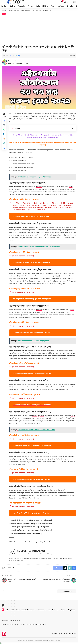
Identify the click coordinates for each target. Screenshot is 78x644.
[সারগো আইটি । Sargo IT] (15, 2)
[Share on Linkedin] (4, 134)
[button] (3, 2)
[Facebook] (59, 633)
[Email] (4, 138)
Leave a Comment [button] (67, 591)
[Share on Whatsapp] (4, 129)
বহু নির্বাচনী (40, 542)
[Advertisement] (39, 29)
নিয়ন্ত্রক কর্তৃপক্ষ (20, 276)
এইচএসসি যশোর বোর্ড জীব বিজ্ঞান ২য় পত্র (31, 332)
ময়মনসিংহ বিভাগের (42, 490)
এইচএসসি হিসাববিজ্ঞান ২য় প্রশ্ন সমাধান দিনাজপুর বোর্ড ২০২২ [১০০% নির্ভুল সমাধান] (31, 523)
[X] (61, 633)
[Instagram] (67, 633)
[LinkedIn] (72, 633)
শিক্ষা (4, 13)
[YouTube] (64, 633)
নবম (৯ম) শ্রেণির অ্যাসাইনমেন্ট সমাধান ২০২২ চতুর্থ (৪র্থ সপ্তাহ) (26, 533)
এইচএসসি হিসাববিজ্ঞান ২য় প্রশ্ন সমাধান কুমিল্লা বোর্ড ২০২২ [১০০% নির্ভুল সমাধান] (31, 530)
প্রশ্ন (36, 542)
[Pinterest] (69, 633)
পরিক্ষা (26, 542)
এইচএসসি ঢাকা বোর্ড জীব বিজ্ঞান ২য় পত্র (31, 216)
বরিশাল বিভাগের (40, 384)
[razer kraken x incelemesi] (39, 643)
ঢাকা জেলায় (44, 189)
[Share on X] (13, 55)
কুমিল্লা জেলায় (56, 276)
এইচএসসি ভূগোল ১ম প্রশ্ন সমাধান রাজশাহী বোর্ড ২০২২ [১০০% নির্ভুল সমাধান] (30, 527)
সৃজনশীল (48, 542)
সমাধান (44, 542)
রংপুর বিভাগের (41, 415)
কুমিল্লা (39, 273)
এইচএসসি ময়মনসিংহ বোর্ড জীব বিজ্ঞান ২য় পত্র (32, 513)
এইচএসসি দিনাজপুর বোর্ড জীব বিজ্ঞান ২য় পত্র (32, 445)
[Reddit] (75, 633)
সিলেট (37, 456)
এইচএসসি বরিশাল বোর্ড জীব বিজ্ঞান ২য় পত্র (32, 405)
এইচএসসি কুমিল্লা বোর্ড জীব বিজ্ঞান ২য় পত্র (32, 299)
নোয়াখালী (48, 273)
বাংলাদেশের (34, 415)
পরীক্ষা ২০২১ (31, 542)
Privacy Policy (62, 558)
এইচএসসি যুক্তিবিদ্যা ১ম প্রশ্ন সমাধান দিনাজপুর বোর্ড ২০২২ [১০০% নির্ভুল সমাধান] (31, 520)
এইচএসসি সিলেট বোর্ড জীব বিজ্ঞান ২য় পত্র (31, 479)
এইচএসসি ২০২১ (20, 542)
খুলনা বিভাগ (39, 310)
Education (11, 61)
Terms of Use (31, 558)
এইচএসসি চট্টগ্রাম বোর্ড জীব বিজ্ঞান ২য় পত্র (32, 262)
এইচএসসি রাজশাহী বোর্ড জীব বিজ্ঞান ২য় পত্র (32, 373)
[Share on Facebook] (10, 55)
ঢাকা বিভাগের (39, 187)
